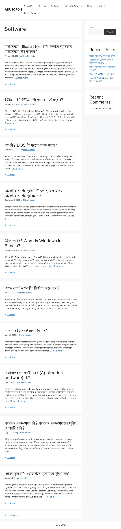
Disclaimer (55, 6)
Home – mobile (103, 6)
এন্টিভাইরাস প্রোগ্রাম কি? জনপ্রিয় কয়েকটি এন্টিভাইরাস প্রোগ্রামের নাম (33, 193)
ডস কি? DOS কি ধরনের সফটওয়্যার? (31, 145)
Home (89, 6)
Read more (22, 78)
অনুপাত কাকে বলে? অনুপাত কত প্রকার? (102, 56)
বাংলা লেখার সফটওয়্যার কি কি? (26, 330)
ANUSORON (13, 9)
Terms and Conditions (73, 6)
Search (92, 27)
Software (11, 84)
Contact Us (28, 6)
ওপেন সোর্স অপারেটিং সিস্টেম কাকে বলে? (32, 288)
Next (13, 515)
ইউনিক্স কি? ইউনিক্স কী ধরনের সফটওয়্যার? (34, 99)
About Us (42, 6)
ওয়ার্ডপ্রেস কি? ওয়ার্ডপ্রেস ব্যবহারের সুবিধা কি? (37, 473)
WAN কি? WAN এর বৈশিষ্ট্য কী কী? (102, 74)
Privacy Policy (30, 13)
